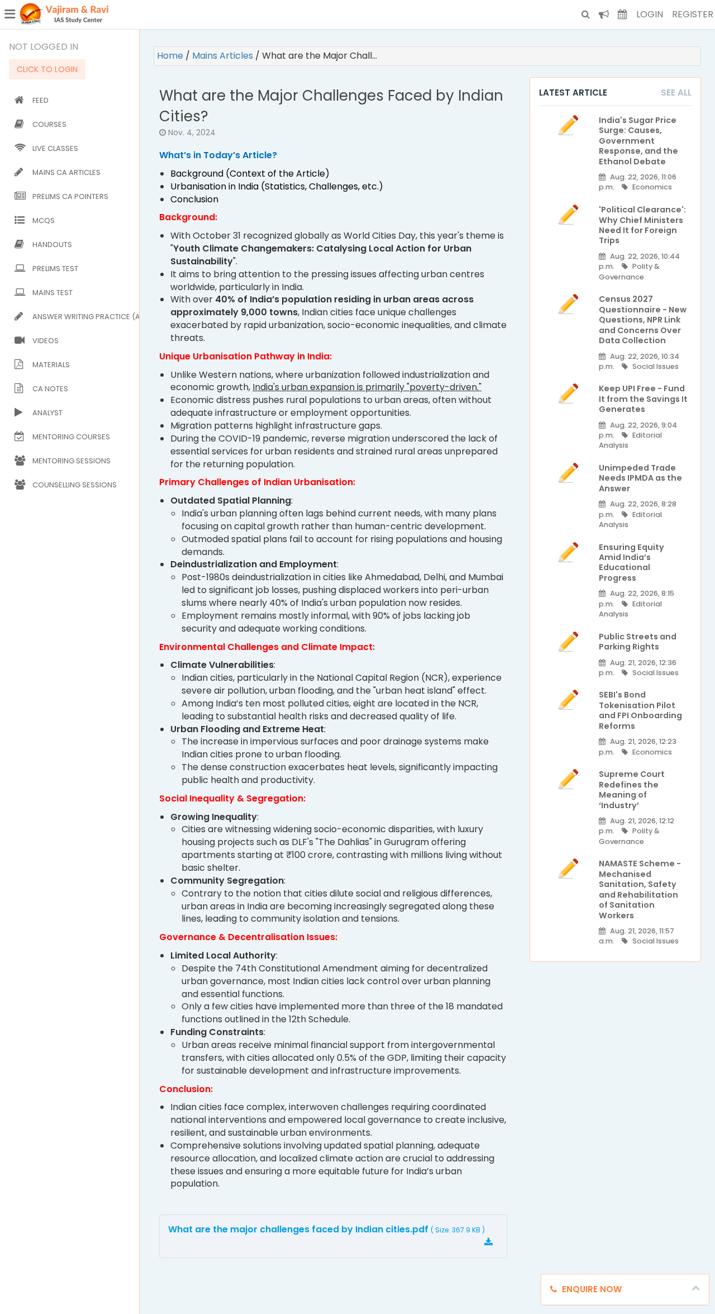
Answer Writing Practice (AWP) (83, 316)
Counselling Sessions (74, 485)
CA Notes (50, 388)
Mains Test (52, 292)
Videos (45, 340)
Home (171, 55)
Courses (49, 124)
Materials (51, 364)
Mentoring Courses (71, 436)
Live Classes (55, 148)
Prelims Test (55, 268)
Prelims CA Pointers (70, 196)
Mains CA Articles (66, 172)
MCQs (43, 220)
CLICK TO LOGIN (47, 69)
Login (649, 14)
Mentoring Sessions (71, 461)
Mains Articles (223, 55)
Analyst (47, 412)
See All (676, 92)
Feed (40, 100)
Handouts (52, 244)
